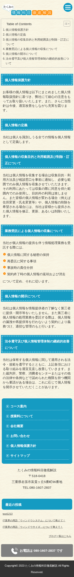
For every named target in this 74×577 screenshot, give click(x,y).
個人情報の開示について (21, 53)
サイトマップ (20, 455)
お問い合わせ (20, 436)
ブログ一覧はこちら (60, 536)
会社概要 (16, 426)
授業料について (21, 416)
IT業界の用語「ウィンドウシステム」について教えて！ (34, 520)
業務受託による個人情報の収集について (31, 48)
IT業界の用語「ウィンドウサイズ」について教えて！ (33, 526)
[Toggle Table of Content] (65, 24)
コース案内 (18, 406)
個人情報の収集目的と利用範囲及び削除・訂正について (37, 42)
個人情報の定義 (16, 34)
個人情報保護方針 (17, 29)
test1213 (8, 513)
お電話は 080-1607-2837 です (41, 550)
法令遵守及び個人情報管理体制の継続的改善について (37, 61)
